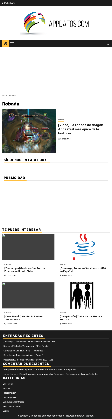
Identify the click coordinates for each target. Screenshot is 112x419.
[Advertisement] (56, 69)
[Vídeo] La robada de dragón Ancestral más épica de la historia (80, 129)
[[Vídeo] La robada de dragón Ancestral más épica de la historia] (29, 131)
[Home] (5, 44)
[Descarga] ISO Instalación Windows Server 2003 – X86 (28, 360)
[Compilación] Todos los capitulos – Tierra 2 (23, 355)
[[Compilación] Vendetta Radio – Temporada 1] (28, 295)
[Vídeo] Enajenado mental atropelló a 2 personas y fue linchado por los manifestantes (59, 374)
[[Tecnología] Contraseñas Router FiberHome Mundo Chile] (28, 247)
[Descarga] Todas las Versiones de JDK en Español (26, 346)
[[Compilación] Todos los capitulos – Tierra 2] (83, 295)
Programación (9, 393)
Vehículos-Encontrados (13, 402)
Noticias (7, 264)
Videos (61, 120)
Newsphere (72, 415)
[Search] (108, 44)
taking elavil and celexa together (18, 369)
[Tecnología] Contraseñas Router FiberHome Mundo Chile (24, 270)
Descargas (64, 264)
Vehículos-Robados (12, 406)
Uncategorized (9, 397)
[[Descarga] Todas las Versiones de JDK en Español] (83, 247)
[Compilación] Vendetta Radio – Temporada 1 (24, 351)
